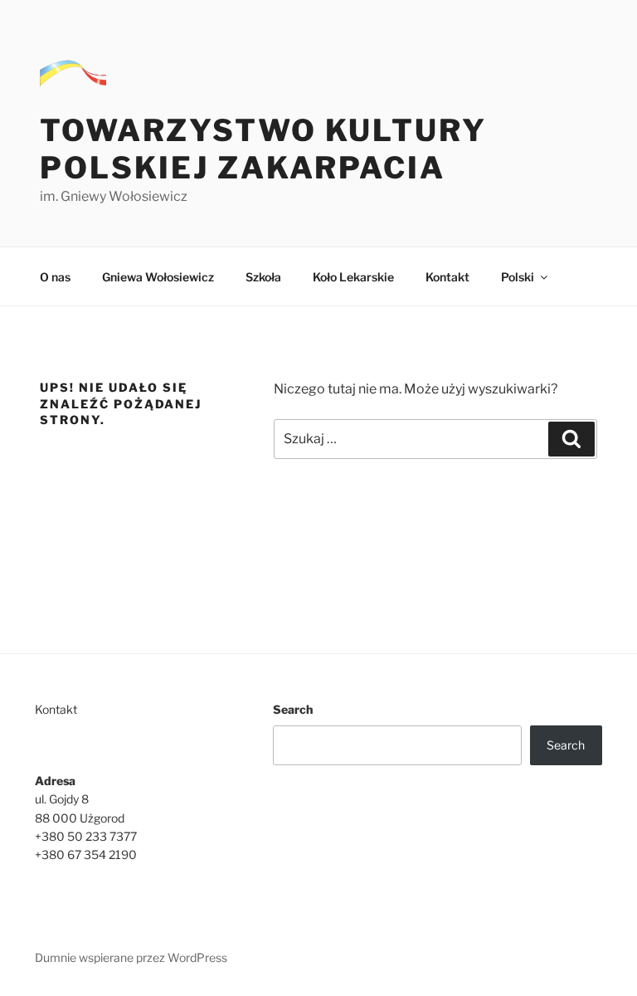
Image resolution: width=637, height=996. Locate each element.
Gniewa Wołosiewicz (158, 277)
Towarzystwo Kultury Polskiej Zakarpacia (263, 149)
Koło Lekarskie (353, 277)
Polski (517, 277)
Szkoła (263, 277)
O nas (55, 277)
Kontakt (447, 277)
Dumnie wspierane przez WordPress (131, 957)
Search (293, 709)
